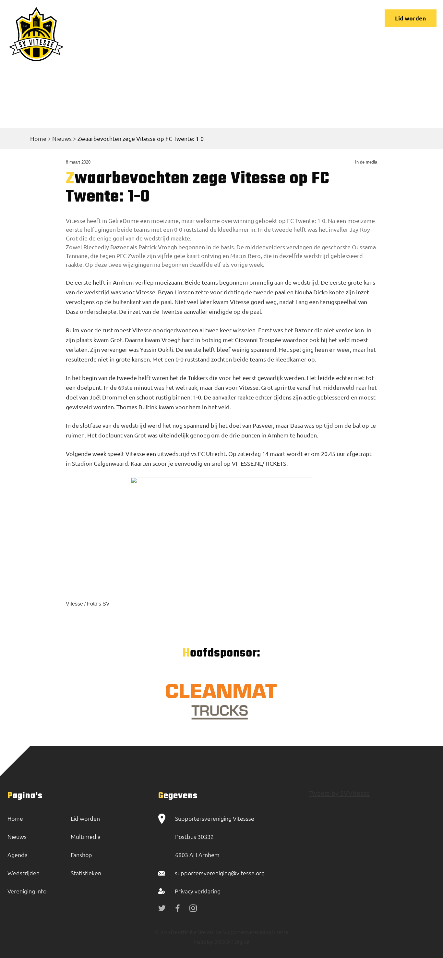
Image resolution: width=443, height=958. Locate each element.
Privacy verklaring (198, 891)
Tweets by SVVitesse (339, 793)
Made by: (203, 942)
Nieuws (149, 18)
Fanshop (81, 854)
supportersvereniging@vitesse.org (220, 873)
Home (125, 18)
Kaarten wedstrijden (310, 18)
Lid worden (410, 18)
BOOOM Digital (231, 942)
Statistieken (86, 873)
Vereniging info (219, 18)
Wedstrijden (180, 18)
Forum (252, 18)
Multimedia (86, 836)
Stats (273, 18)
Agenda (17, 854)
